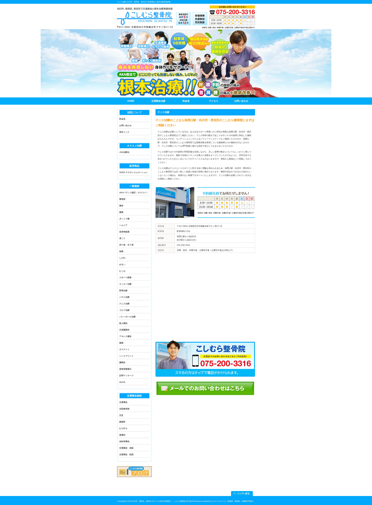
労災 (121, 415)
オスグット (124, 349)
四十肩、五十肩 (126, 245)
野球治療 (123, 290)
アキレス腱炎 (125, 336)
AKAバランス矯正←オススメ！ (133, 192)
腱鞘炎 (122, 362)
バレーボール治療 (127, 317)
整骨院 (122, 199)
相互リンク (124, 132)
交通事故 (123, 402)
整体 (121, 205)
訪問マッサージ (126, 375)
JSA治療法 (124, 152)
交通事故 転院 (126, 454)
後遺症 (122, 435)
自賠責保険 (124, 409)
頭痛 (121, 251)
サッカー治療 (125, 284)
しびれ (122, 258)
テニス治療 (124, 303)
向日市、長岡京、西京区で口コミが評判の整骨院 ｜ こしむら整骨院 (158, 501)
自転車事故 (124, 441)
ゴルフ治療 (124, 310)
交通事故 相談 (126, 448)
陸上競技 (123, 323)
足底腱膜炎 (124, 330)
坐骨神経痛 (124, 232)
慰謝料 (122, 422)
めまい (122, 264)
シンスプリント (126, 356)
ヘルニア (123, 225)
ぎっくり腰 (124, 219)
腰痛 (121, 212)
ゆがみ (122, 382)
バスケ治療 (124, 297)
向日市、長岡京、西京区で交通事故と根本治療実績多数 (149, 2)
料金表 (122, 119)
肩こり (122, 238)
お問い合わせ (125, 125)
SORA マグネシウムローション (133, 172)
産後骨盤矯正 (125, 369)
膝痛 (121, 343)
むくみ (122, 271)
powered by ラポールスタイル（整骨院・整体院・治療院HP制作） (228, 501)
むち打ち (123, 428)
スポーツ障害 (125, 277)
